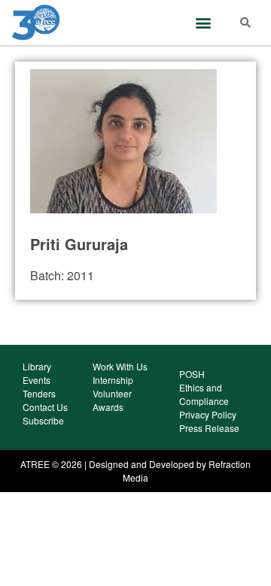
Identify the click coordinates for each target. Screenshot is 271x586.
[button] (203, 22)
